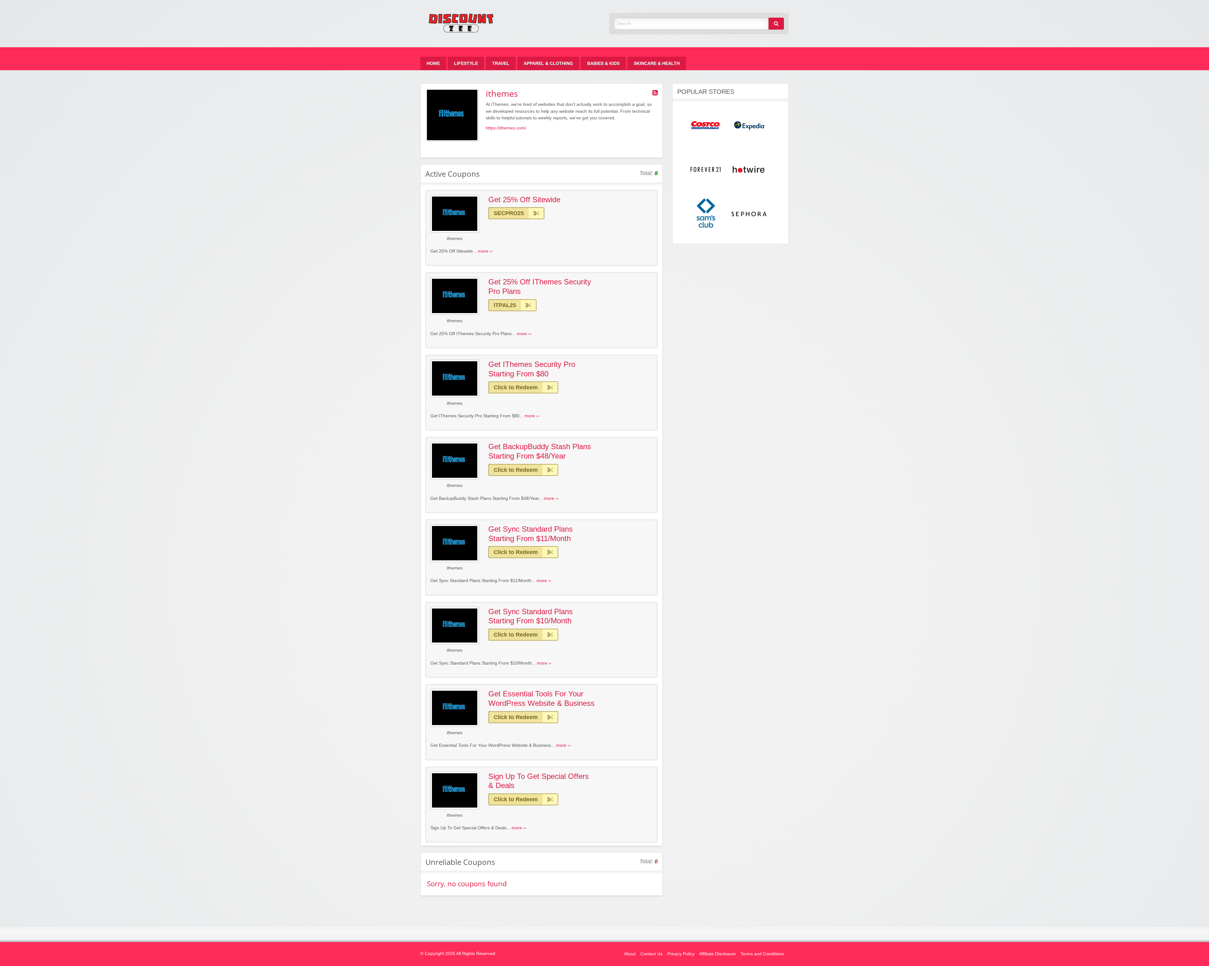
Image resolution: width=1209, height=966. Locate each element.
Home (433, 63)
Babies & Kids (603, 63)
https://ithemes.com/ (506, 128)
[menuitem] (433, 63)
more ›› (485, 251)
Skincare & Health (657, 63)
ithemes (455, 238)
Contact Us (651, 954)
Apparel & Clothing (548, 63)
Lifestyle (466, 63)
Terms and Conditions (762, 954)
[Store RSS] (655, 93)
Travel (500, 63)
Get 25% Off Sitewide (524, 199)
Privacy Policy (681, 954)
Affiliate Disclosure (717, 954)
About (630, 954)
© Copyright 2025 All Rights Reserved (457, 953)
